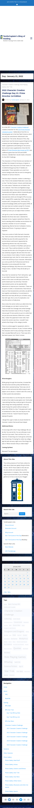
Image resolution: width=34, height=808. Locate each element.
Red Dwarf (25, 648)
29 (28, 584)
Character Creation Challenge (11, 84)
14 (24, 578)
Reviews (7, 653)
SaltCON (17, 662)
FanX (10, 635)
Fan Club (6, 635)
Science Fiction (10, 666)
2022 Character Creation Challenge (17, 732)
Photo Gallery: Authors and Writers (15, 768)
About (5, 691)
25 (12, 584)
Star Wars (20, 671)
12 (16, 578)
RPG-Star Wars (9, 721)
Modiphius (23, 639)
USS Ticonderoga (10, 551)
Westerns (11, 675)
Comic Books (16, 619)
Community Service (8, 622)
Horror (19, 635)
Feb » (9, 592)
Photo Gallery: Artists (11, 764)
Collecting (7, 619)
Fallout (27, 631)
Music (14, 642)
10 (8, 578)
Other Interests (8, 753)
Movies (5, 642)
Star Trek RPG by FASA (13, 713)
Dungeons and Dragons (14, 631)
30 (5, 587)
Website (6, 675)
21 (24, 581)
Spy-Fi (21, 666)
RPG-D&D (8, 706)
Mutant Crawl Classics (22, 642)
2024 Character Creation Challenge (17, 741)
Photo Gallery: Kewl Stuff (12, 760)
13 (20, 578)
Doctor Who (16, 625)
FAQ (6, 694)
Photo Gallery (8, 757)
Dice (10, 625)
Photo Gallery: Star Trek (12, 773)
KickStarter (14, 639)
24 (8, 584)
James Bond (7, 639)
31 (8, 587)
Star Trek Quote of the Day (13, 535)
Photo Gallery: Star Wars (12, 777)
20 (20, 581)
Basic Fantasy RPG (14, 604)
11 (12, 578)
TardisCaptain (15, 100)
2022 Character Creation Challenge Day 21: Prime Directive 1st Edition (13, 93)
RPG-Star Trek (9, 710)
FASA (14, 635)
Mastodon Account (10, 528)
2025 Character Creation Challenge (17, 745)
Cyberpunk (25, 622)
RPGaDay (8, 662)
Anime (5, 604)
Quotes (17, 648)
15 (28, 578)
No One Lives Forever (18, 644)
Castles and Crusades (9, 607)
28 (24, 584)
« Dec (5, 592)
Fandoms (6, 749)
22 (28, 581)
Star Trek (9, 87)
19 (16, 581)
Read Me (7, 698)
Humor (25, 635)
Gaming (6, 702)
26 (16, 584)
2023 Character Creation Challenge (17, 737)
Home (5, 687)
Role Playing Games (15, 657)
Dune (23, 625)
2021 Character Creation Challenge (17, 728)
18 (12, 581)
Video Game (27, 671)
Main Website (9, 547)
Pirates (26, 644)
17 (8, 581)
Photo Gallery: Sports (11, 791)
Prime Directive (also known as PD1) (18, 150)
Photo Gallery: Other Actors (13, 781)
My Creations (8, 644)
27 (20, 584)
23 (5, 584)
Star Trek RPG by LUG (13, 717)
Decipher (6, 625)
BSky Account (9, 532)
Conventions (18, 622)
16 (5, 581)
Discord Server (9, 525)
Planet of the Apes (8, 648)
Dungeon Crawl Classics (10, 628)
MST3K (10, 641)
